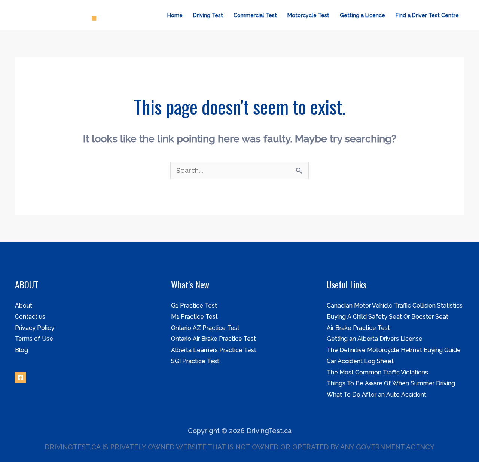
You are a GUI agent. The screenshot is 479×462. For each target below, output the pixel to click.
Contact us (30, 316)
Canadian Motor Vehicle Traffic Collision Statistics (395, 305)
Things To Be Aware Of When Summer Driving (391, 383)
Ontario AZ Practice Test (205, 327)
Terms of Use (34, 338)
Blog (21, 350)
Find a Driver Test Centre (427, 15)
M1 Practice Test (194, 316)
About (23, 305)
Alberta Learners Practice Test (213, 350)
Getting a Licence (362, 15)
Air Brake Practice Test (358, 327)
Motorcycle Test (308, 15)
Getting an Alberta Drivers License (374, 338)
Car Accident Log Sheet (360, 361)
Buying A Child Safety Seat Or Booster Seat (387, 316)
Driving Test (208, 15)
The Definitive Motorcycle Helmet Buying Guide (394, 350)
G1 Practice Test (194, 305)
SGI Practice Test (195, 361)
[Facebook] (20, 377)
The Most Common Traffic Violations (377, 372)
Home (175, 15)
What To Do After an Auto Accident (376, 394)
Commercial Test (255, 15)
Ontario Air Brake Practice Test (213, 338)
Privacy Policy (34, 327)
